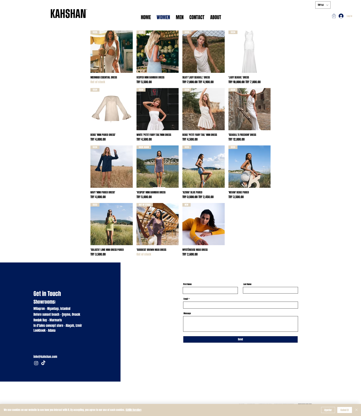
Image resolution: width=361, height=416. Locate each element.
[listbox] (323, 5)
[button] (334, 16)
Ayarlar (328, 410)
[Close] (356, 410)
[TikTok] (43, 363)
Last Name (247, 284)
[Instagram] (36, 363)
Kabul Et (345, 410)
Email (186, 299)
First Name (187, 284)
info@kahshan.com (45, 356)
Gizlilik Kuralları (133, 410)
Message (187, 313)
